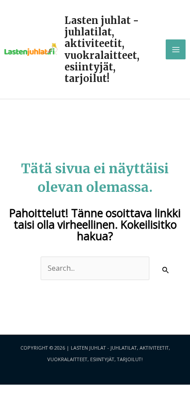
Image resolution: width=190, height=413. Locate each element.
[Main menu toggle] (176, 49)
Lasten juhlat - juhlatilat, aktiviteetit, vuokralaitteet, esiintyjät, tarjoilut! (102, 49)
